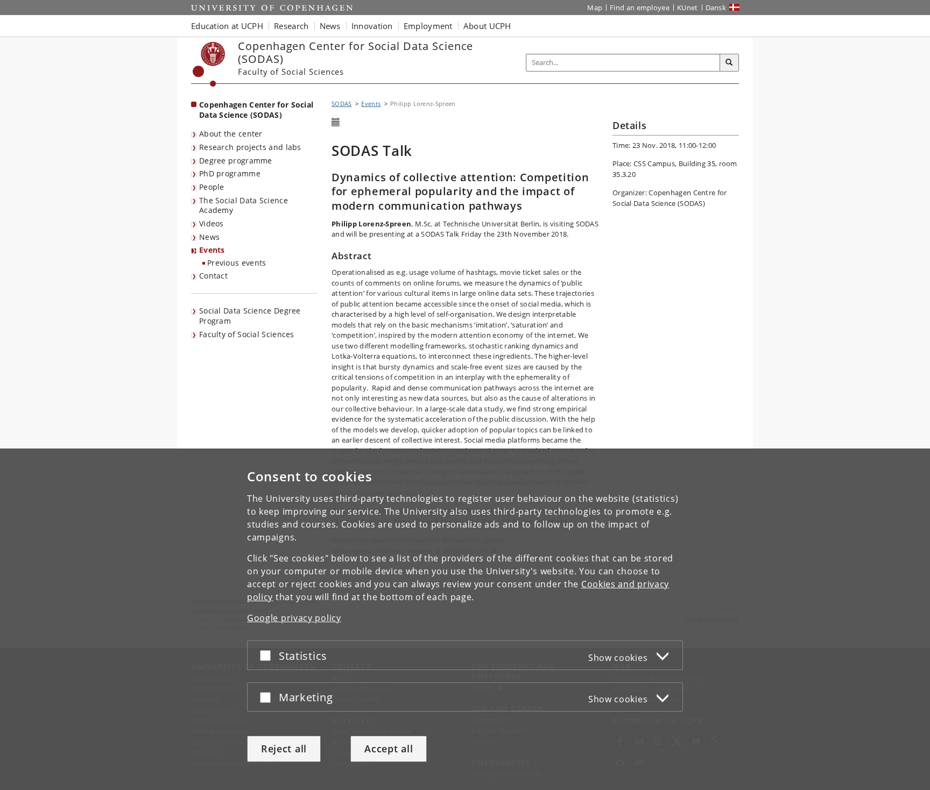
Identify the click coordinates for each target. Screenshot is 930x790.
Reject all (284, 748)
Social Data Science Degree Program (250, 315)
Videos (211, 223)
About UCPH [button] (487, 25)
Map (594, 7)
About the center (231, 134)
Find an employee (640, 7)
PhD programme (229, 173)
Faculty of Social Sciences (246, 334)
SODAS (342, 103)
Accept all (388, 748)
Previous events (236, 263)
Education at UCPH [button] (227, 25)
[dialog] (465, 619)
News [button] (330, 25)
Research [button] (291, 25)
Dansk (716, 7)
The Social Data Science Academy (243, 205)
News (209, 237)
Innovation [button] (372, 25)
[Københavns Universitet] (209, 64)
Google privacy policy (294, 618)
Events (212, 250)
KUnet (687, 7)
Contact (213, 276)
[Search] (729, 63)
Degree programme (235, 160)
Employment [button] (428, 25)
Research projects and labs (250, 147)
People (211, 187)
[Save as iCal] (336, 123)
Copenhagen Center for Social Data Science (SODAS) (256, 109)
